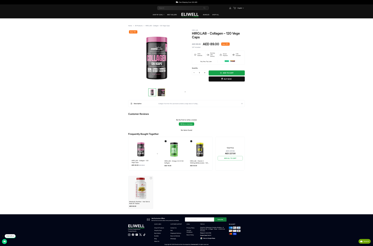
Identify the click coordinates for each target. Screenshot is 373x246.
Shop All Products (159, 228)
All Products (138, 25)
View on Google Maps (209, 238)
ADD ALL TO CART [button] (230, 158)
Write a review (186, 124)
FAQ (171, 230)
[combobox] (183, 8)
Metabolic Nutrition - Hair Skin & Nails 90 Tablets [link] (139, 202)
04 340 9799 (207, 233)
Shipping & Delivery (175, 233)
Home (130, 25)
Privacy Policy (190, 228)
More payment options (227, 79)
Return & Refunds (175, 236)
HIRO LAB (195, 30)
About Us (156, 241)
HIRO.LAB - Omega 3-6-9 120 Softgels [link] (173, 162)
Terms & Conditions (189, 231)
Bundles (206, 14)
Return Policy (190, 235)
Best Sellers (172, 14)
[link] (141, 149)
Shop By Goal (158, 14)
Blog (155, 238)
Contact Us (173, 228)
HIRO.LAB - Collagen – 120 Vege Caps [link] (140, 161)
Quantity (195, 68)
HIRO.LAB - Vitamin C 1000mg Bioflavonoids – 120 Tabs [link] (199, 162)
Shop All (215, 14)
